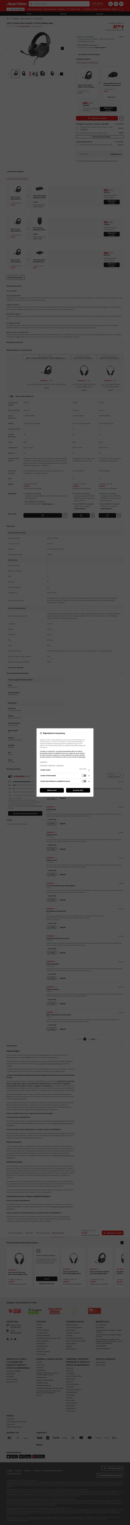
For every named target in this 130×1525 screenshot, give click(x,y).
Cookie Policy (43, 762)
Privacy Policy (43, 765)
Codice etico (51, 765)
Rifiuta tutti (52, 790)
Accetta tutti (78, 790)
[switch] (84, 775)
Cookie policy (59, 765)
